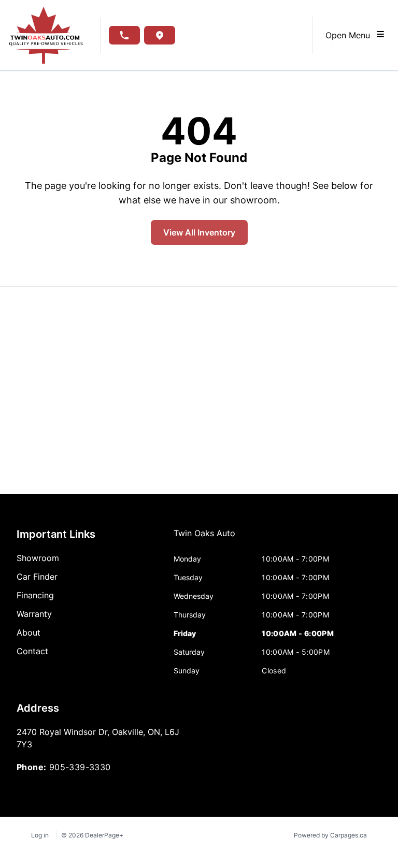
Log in (40, 835)
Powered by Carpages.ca (330, 835)
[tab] (204, 538)
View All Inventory (199, 232)
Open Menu (350, 35)
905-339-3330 (80, 767)
